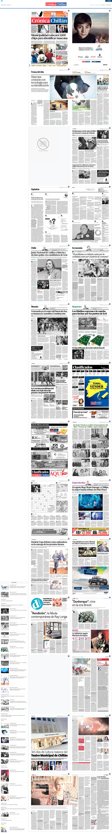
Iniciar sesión (108, 4)
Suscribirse (103, 4)
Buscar (9, 4)
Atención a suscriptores (95, 4)
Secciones (4, 4)
